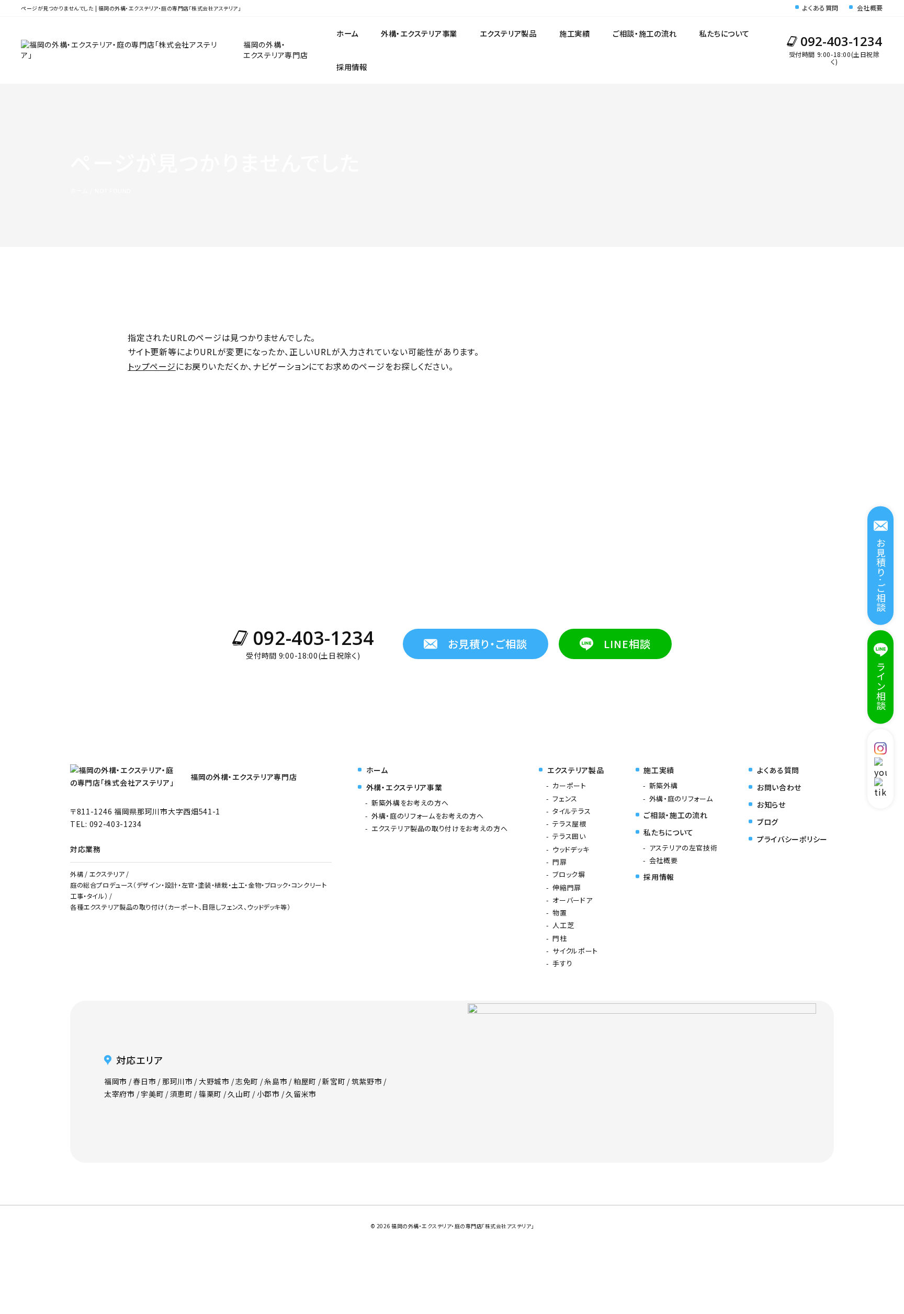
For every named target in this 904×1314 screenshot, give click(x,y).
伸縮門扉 (566, 887)
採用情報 (351, 66)
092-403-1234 (841, 41)
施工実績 (574, 33)
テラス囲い (568, 836)
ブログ (767, 822)
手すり (562, 963)
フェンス (565, 798)
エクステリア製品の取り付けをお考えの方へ (439, 828)
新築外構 (663, 785)
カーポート (569, 785)
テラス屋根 (569, 824)
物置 (559, 912)
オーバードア (572, 900)
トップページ (152, 366)
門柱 (559, 938)
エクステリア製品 (508, 33)
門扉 (559, 862)
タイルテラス (571, 811)
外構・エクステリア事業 (419, 33)
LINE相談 (627, 643)
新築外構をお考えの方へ (409, 803)
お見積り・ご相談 (487, 643)
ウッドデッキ (570, 849)
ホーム (347, 33)
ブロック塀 (568, 874)
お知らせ (771, 804)
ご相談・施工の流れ (644, 33)
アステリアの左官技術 (683, 848)
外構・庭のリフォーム (681, 798)
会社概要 (870, 8)
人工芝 (563, 925)
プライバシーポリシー (792, 839)
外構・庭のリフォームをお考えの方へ (427, 816)
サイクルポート (575, 951)
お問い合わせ (779, 787)
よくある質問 (821, 8)
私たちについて (724, 33)
